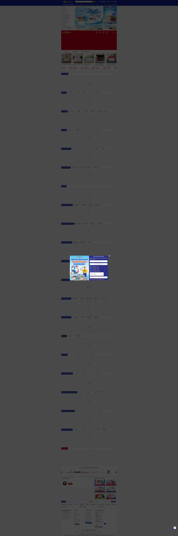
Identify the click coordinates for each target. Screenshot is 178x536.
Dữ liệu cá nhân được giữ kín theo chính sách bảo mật (97, 279)
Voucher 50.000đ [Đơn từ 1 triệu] (94, 266)
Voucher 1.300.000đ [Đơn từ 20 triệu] (95, 271)
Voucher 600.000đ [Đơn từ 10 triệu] (95, 270)
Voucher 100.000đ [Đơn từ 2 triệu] (94, 267)
